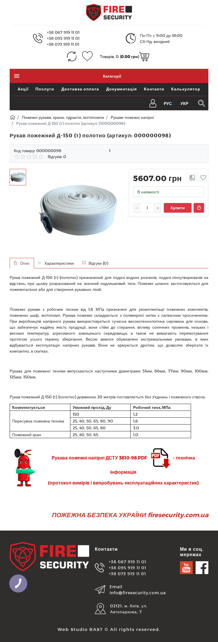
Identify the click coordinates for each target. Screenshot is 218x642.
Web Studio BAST (80, 629)
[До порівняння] (192, 178)
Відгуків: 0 (57, 156)
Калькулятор (185, 88)
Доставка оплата (80, 88)
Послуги (44, 88)
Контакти (154, 88)
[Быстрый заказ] (199, 208)
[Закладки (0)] (87, 56)
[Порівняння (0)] (71, 56)
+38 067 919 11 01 (63, 32)
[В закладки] (203, 178)
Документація (121, 88)
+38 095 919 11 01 (63, 38)
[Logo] (109, 12)
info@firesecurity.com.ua (138, 592)
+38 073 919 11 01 (63, 44)
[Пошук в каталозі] (201, 103)
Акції (23, 88)
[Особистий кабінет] (152, 102)
